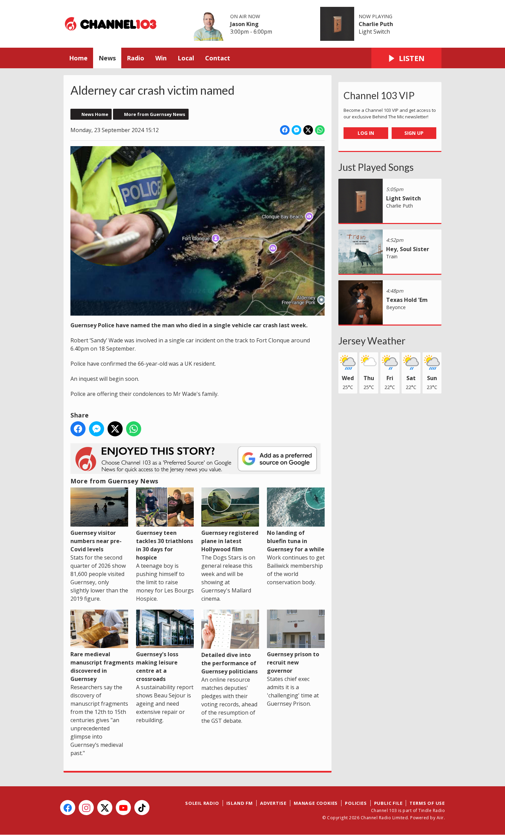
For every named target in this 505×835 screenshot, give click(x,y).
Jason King (244, 24)
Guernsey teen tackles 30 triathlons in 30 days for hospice (164, 545)
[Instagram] (86, 807)
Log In (366, 133)
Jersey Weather (371, 340)
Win (161, 58)
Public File (388, 803)
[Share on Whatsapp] (320, 130)
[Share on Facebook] (285, 130)
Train (391, 256)
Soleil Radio (202, 803)
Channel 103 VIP (379, 95)
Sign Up (414, 133)
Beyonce (396, 307)
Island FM (239, 803)
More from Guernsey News (154, 114)
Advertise (273, 803)
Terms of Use (427, 803)
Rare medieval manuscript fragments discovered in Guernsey (102, 666)
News (107, 58)
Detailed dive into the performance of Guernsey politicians (229, 663)
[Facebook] (67, 807)
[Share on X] (308, 130)
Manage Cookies (316, 803)
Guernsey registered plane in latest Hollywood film (229, 541)
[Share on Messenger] (296, 130)
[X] (104, 807)
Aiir (440, 818)
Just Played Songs (376, 167)
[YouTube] (123, 807)
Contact (217, 58)
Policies (356, 803)
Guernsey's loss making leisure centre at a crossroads (157, 666)
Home (78, 58)
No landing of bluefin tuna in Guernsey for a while (295, 541)
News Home (94, 114)
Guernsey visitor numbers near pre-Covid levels (96, 541)
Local (186, 58)
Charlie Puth (376, 24)
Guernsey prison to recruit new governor (293, 662)
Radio (135, 58)
